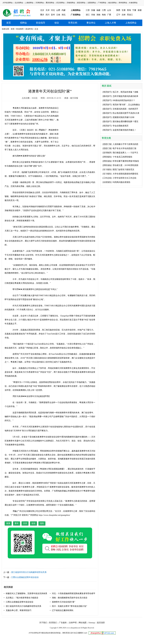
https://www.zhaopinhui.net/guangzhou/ (54, 515)
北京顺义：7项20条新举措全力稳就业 (22, 598)
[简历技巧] (107, 92)
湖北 (64, 15)
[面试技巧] (107, 96)
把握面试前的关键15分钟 (123, 117)
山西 (58, 10)
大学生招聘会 (8, 3)
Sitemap (91, 623)
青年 (17, 523)
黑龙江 (130, 15)
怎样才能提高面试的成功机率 (125, 96)
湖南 (98, 15)
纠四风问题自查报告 (121, 182)
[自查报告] (107, 182)
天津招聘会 (39, 3)
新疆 (140, 10)
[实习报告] (107, 169)
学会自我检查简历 (120, 126)
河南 (93, 15)
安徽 (93, 10)
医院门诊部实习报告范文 (123, 169)
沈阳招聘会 (91, 3)
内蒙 (64, 10)
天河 (25, 523)
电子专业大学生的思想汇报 (124, 148)
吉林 (124, 15)
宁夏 (134, 10)
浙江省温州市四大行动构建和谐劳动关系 (29, 572)
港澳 (8, 523)
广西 (109, 15)
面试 (109, 86)
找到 (42, 523)
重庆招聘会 (50, 3)
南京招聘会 (112, 3)
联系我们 (53, 623)
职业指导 (40, 23)
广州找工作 (16, 515)
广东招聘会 (76, 15)
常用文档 (72, 23)
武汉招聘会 (60, 3)
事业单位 (90, 23)
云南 (58, 15)
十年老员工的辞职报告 (122, 157)
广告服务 (63, 623)
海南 (104, 15)
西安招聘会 (81, 3)
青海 (129, 10)
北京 (42, 10)
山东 (109, 10)
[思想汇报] (107, 144)
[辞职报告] (107, 157)
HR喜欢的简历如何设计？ (124, 100)
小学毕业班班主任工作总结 (124, 178)
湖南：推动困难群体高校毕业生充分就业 (69, 598)
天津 (48, 10)
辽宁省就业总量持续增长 (63, 610)
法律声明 (73, 623)
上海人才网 (110, 23)
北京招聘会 (19, 3)
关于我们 (43, 623)
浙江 (88, 15)
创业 (56, 23)
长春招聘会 (133, 3)
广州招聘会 (102, 3)
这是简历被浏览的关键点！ (124, 130)
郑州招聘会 (123, 3)
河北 (53, 10)
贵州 (53, 15)
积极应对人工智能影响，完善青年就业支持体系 (26, 593)
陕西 (118, 10)
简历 (104, 86)
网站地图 (82, 623)
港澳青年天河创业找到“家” (63, 602)
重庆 (42, 15)
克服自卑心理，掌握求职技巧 (18, 610)
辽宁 (118, 15)
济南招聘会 (71, 3)
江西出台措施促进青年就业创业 (25, 577)
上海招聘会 (29, 3)
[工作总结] (107, 178)
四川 (48, 15)
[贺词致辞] (107, 153)
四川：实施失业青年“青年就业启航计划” (69, 606)
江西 (104, 10)
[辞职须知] (107, 161)
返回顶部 (101, 623)
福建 (98, 10)
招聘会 (23, 23)
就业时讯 (29, 29)
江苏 (88, 10)
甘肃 (124, 10)
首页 (8, 23)
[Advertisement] (79, 121)
